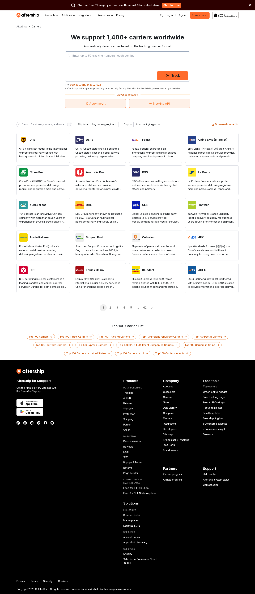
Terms (34, 581)
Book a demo (199, 15)
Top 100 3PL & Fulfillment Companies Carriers (146, 344)
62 (145, 307)
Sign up (182, 15)
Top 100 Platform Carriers (51, 344)
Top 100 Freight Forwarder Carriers (162, 336)
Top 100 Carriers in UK (130, 353)
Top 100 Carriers (39, 336)
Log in (169, 15)
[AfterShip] (28, 15)
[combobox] (104, 124)
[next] (151, 307)
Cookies (63, 581)
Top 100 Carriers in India (170, 353)
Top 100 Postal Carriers (208, 336)
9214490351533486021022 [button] (85, 84)
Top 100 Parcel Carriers (74, 336)
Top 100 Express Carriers (92, 344)
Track (175, 75)
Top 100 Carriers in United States (86, 353)
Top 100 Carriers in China (200, 344)
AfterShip (21, 26)
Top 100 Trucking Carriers (114, 336)
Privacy (20, 581)
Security (48, 581)
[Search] (161, 15)
